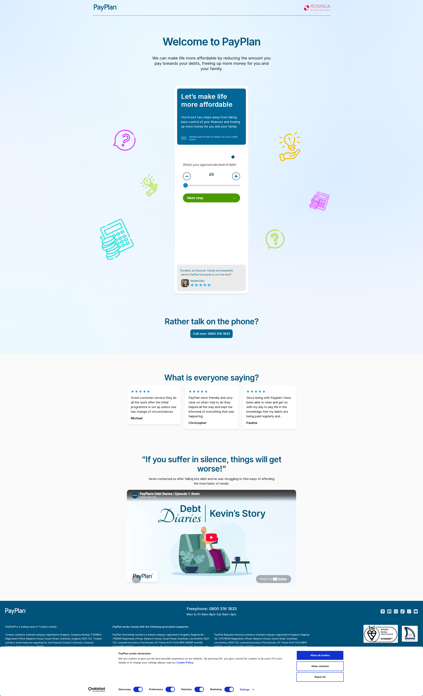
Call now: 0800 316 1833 (211, 334)
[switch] (170, 689)
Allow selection (320, 666)
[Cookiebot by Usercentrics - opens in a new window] (96, 689)
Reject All (320, 677)
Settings (245, 689)
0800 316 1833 (223, 608)
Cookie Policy (184, 662)
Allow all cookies (320, 655)
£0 (211, 174)
